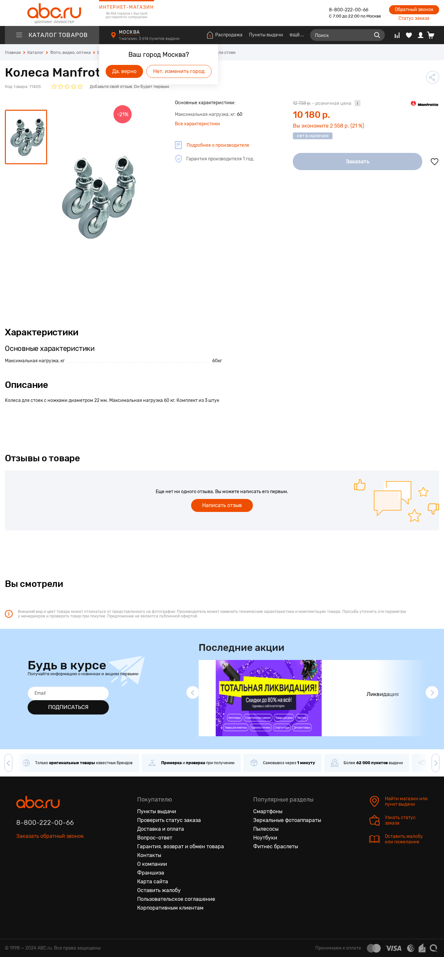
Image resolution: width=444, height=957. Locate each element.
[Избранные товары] (409, 35)
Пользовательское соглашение (176, 899)
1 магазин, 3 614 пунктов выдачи (149, 38)
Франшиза (150, 873)
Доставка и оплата (160, 829)
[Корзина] (433, 35)
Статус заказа (413, 18)
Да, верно (124, 71)
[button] (192, 692)
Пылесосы (266, 829)
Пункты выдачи (266, 35)
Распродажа (228, 35)
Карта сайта (152, 881)
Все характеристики (197, 124)
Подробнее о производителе (218, 145)
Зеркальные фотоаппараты (287, 820)
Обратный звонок (414, 9)
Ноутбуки (265, 838)
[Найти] (377, 35)
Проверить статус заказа (169, 820)
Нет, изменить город (179, 71)
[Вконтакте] (21, 866)
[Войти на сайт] (420, 35)
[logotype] (52, 13)
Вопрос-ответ (154, 838)
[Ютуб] (49, 866)
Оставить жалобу (159, 890)
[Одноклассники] (35, 866)
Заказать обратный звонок (50, 836)
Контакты (149, 855)
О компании (152, 864)
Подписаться (68, 707)
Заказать (358, 161)
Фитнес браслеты (275, 846)
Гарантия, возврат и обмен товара (180, 846)
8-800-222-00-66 (348, 10)
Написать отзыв (222, 505)
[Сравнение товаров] (397, 35)
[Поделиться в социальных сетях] (432, 77)
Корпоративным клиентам (170, 908)
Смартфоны (267, 811)
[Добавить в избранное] (434, 161)
